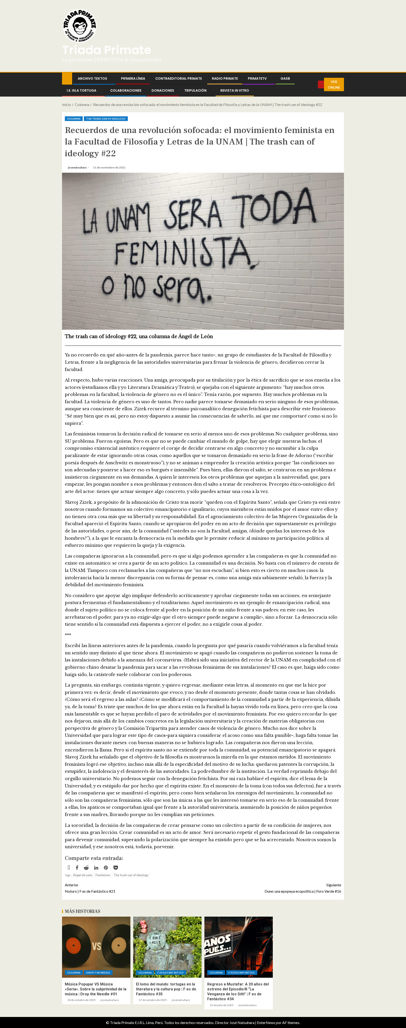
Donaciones (163, 90)
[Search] (314, 84)
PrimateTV (257, 78)
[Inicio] (67, 78)
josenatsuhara (77, 167)
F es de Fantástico (170, 972)
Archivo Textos (92, 78)
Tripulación (195, 90)
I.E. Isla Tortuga (81, 90)
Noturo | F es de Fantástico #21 (90, 888)
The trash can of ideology (105, 118)
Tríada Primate (106, 50)
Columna (73, 118)
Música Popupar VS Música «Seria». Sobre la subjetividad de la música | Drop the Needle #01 (95, 989)
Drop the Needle (98, 972)
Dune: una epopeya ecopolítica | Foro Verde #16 (303, 888)
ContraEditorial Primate (178, 78)
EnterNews (266, 1022)
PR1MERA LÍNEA (133, 78)
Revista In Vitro (234, 90)
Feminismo (103, 875)
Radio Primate (225, 78)
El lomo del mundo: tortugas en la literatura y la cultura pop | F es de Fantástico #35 (166, 989)
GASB (285, 78)
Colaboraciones (125, 90)
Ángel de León (82, 875)
